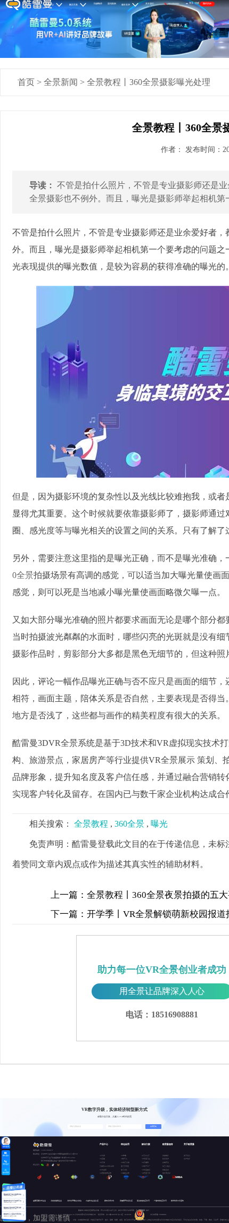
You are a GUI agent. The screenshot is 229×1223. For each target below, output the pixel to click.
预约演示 (207, 4)
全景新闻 (61, 82)
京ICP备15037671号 (112, 1215)
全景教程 (91, 823)
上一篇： (69, 895)
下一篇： (69, 914)
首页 (26, 82)
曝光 (159, 823)
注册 (197, 3)
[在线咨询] (6, 1141)
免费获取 (153, 1126)
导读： (42, 185)
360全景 (129, 823)
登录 (191, 3)
